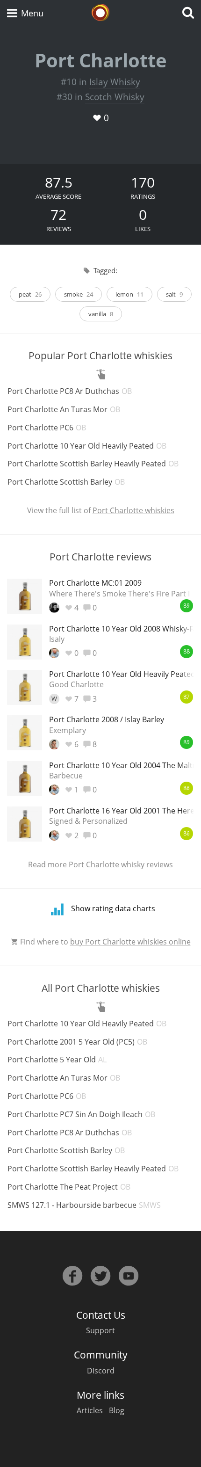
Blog (116, 1410)
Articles (90, 1410)
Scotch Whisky (114, 97)
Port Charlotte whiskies (133, 510)
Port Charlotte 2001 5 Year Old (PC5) (77, 1042)
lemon (129, 294)
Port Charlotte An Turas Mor (63, 409)
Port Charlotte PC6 (46, 427)
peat (30, 294)
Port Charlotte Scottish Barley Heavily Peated (93, 463)
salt (174, 294)
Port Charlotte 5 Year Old (57, 1059)
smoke (78, 294)
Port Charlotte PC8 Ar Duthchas (69, 391)
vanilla (100, 314)
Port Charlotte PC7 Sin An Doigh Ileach (81, 1114)
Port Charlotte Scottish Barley (66, 482)
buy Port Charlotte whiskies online (130, 942)
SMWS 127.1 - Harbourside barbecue (84, 1205)
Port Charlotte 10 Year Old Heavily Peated (86, 446)
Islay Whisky (114, 82)
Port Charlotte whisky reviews (121, 864)
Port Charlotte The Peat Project (68, 1187)
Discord (101, 1370)
